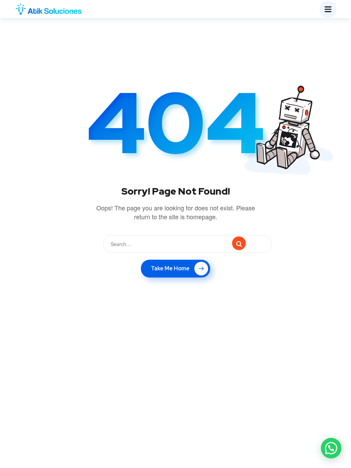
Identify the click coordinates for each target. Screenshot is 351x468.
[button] (331, 448)
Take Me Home (170, 268)
